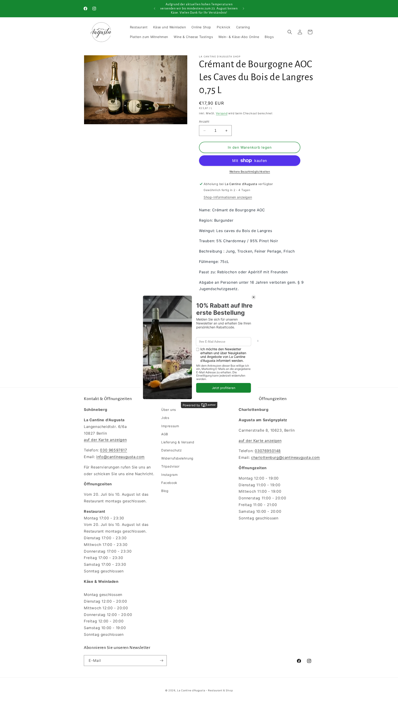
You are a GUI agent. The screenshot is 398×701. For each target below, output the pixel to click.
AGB (164, 434)
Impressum (170, 426)
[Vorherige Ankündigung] (154, 8)
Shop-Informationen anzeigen (228, 197)
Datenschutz (171, 450)
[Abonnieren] (161, 660)
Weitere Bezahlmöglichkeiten (249, 171)
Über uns (168, 410)
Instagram (169, 475)
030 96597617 (113, 450)
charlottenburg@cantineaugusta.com (285, 457)
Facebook (169, 483)
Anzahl (204, 121)
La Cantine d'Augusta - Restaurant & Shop (205, 690)
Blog (164, 491)
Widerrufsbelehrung (177, 458)
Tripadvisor (170, 466)
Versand (221, 113)
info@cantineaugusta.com (120, 456)
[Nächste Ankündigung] (243, 8)
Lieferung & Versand (177, 442)
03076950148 (268, 450)
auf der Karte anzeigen (105, 439)
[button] (290, 32)
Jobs (165, 418)
